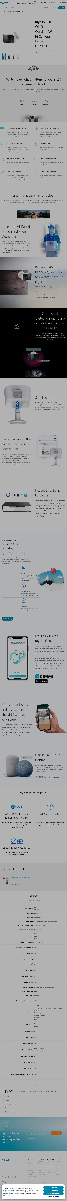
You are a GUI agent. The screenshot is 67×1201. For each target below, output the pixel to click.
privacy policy (9, 1190)
